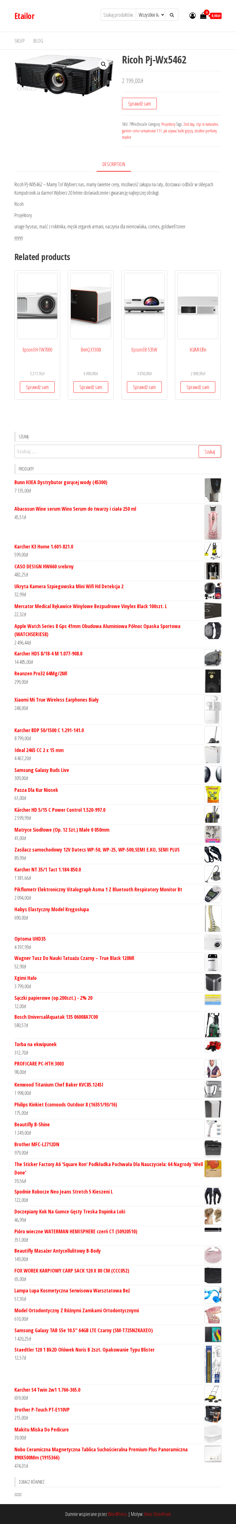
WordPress (117, 1513)
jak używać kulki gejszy (178, 131)
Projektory (168, 124)
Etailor (24, 15)
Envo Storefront (157, 1513)
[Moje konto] (192, 15)
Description (113, 164)
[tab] (118, 164)
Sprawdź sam (139, 103)
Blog (38, 40)
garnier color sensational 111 (142, 131)
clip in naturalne (207, 124)
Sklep (19, 40)
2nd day (188, 124)
